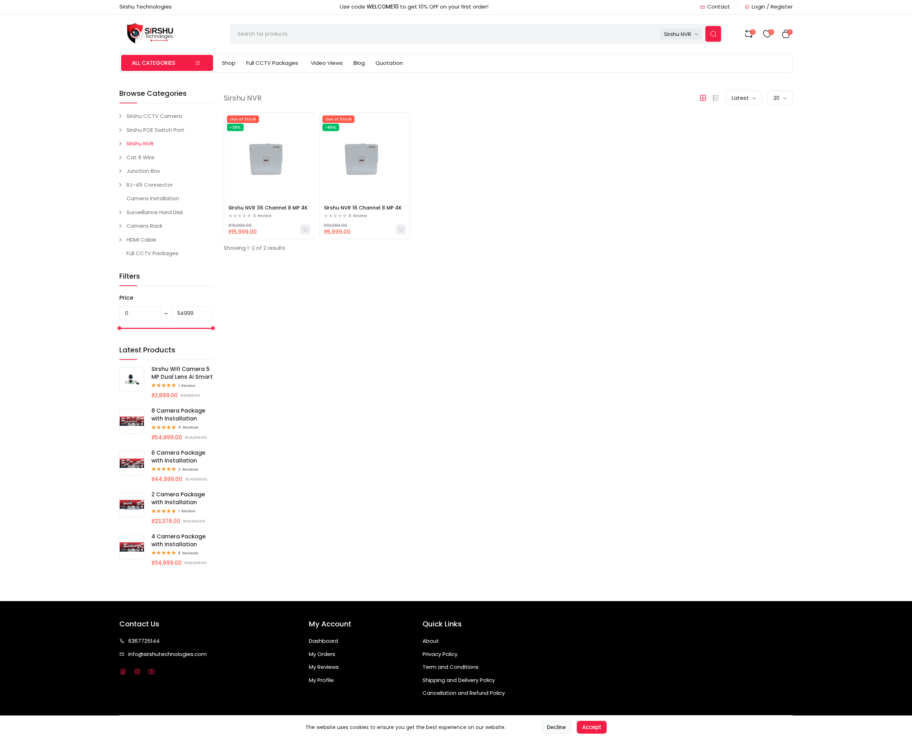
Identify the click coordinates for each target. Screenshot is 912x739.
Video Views (327, 63)
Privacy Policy (440, 654)
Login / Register (772, 6)
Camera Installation (152, 198)
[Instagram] (137, 671)
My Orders (322, 654)
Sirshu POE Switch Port (155, 130)
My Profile (321, 680)
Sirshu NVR (140, 143)
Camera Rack (144, 225)
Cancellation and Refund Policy (464, 693)
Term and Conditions (450, 667)
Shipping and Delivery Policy (459, 680)
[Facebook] (122, 671)
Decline (556, 727)
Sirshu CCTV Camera (154, 116)
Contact (718, 6)
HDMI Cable (141, 239)
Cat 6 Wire (140, 157)
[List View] (716, 98)
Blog (359, 63)
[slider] (119, 328)
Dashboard (323, 641)
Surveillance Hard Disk (154, 212)
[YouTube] (151, 671)
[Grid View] (703, 98)
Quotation (389, 63)
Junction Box (143, 171)
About (431, 641)
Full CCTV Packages (272, 63)
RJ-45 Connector (149, 184)
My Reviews (324, 667)
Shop (228, 63)
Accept (591, 727)
